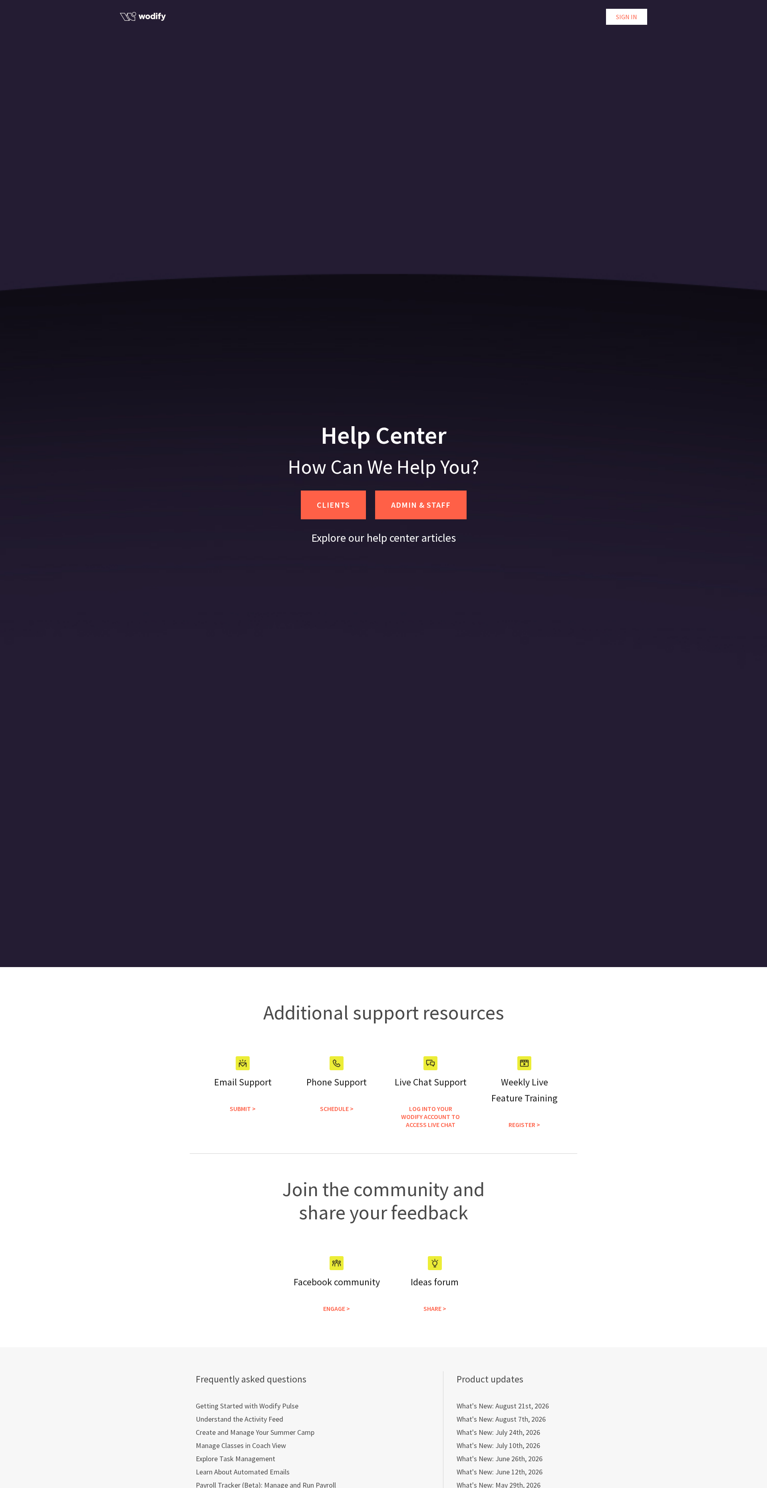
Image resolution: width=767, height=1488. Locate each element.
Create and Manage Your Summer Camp (255, 1432)
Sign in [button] (626, 17)
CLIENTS (333, 505)
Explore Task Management (235, 1458)
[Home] (143, 16)
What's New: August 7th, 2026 (501, 1419)
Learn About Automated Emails (243, 1471)
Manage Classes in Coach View (241, 1445)
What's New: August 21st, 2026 (503, 1405)
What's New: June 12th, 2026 (499, 1471)
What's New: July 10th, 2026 (498, 1445)
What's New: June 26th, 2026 (499, 1458)
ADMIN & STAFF (421, 505)
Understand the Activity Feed (239, 1419)
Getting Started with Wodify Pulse (247, 1405)
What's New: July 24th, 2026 (498, 1432)
